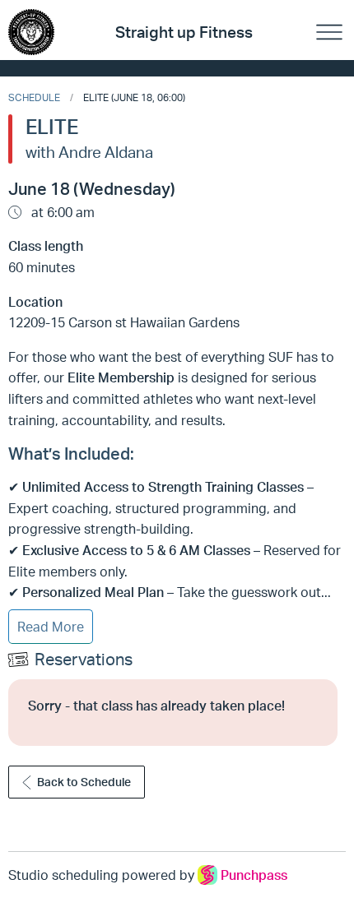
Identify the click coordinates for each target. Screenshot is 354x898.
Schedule (34, 97)
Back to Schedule (84, 782)
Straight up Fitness (184, 32)
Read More (50, 626)
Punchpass (254, 875)
